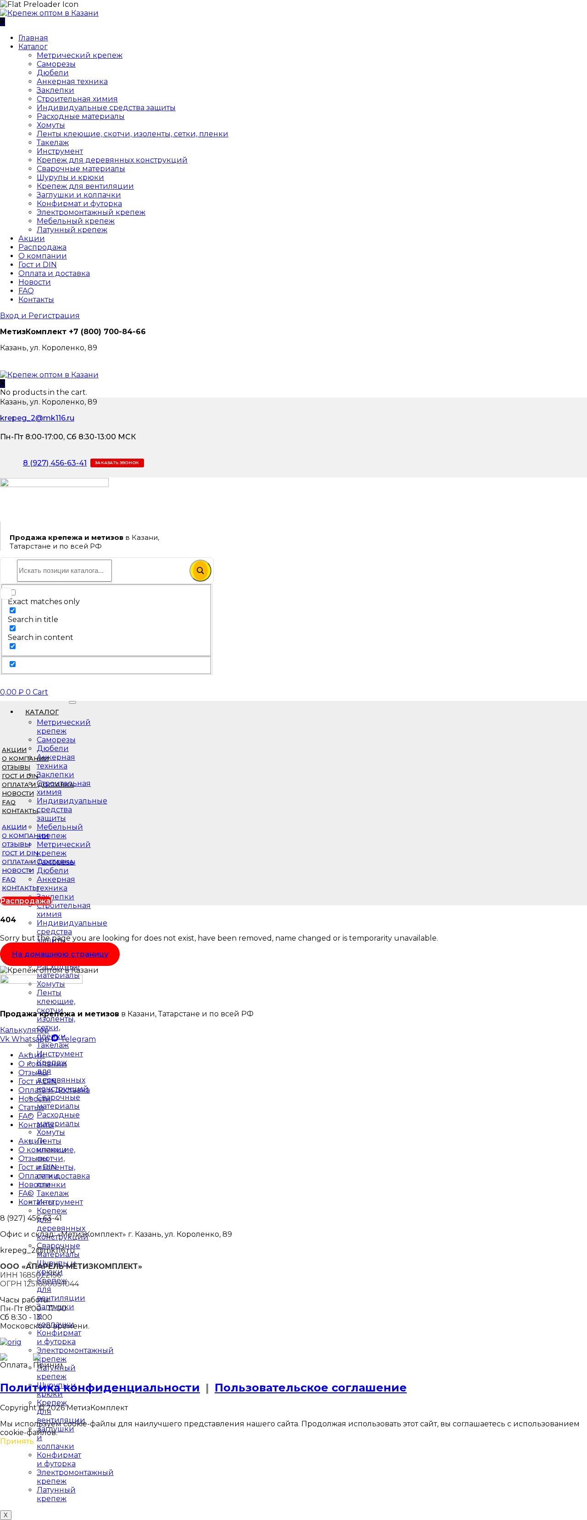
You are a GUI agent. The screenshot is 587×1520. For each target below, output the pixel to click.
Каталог (33, 46)
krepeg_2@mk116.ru (37, 418)
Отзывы (16, 767)
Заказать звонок (117, 462)
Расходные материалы (81, 116)
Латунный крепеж (72, 229)
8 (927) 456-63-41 (55, 463)
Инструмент (60, 151)
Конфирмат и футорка (79, 203)
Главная (33, 38)
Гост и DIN (37, 264)
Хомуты (51, 125)
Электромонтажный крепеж (91, 212)
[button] (2, 383)
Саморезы (56, 64)
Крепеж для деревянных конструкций (112, 160)
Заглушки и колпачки (79, 195)
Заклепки (55, 90)
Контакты (36, 299)
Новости (34, 282)
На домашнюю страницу (59, 954)
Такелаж (53, 142)
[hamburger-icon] (72, 702)
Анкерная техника (72, 81)
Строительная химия (77, 99)
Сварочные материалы (81, 168)
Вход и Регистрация (40, 315)
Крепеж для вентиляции (85, 186)
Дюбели (53, 72)
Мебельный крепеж (76, 221)
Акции (31, 238)
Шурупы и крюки (70, 177)
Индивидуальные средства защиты (106, 107)
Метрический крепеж (79, 55)
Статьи (31, 1107)
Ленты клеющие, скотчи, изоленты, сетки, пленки (132, 133)
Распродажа (42, 247)
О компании (42, 256)
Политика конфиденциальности (100, 1387)
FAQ (26, 290)
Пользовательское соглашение (311, 1387)
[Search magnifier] (200, 571)
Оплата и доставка (54, 273)
